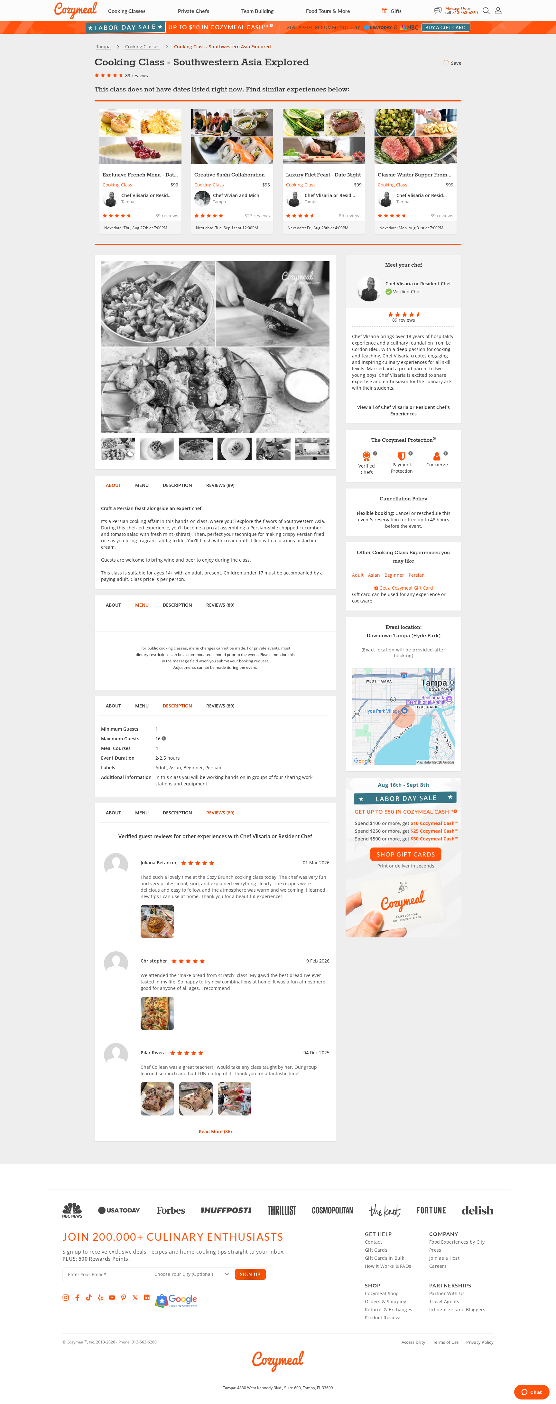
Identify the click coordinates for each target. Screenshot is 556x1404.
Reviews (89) (220, 485)
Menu (142, 485)
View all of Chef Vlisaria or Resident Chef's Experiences (403, 410)
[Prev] (118, 347)
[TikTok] (89, 1297)
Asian (374, 575)
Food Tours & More (328, 10)
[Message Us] (439, 10)
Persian (417, 575)
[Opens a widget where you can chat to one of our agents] (532, 1393)
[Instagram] (65, 1297)
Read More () (215, 1131)
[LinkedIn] (147, 1297)
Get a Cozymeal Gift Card (405, 588)
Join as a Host (444, 1258)
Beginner (394, 575)
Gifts (395, 10)
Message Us (455, 8)
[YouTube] (112, 1297)
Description (177, 485)
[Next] (312, 347)
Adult (358, 575)
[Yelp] (100, 1297)
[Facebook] (77, 1297)
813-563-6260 (465, 12)
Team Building (257, 10)
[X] (135, 1297)
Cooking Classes (126, 10)
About (113, 485)
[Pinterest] (123, 1297)
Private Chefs (193, 10)
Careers (438, 1266)
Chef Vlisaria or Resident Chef (418, 283)
